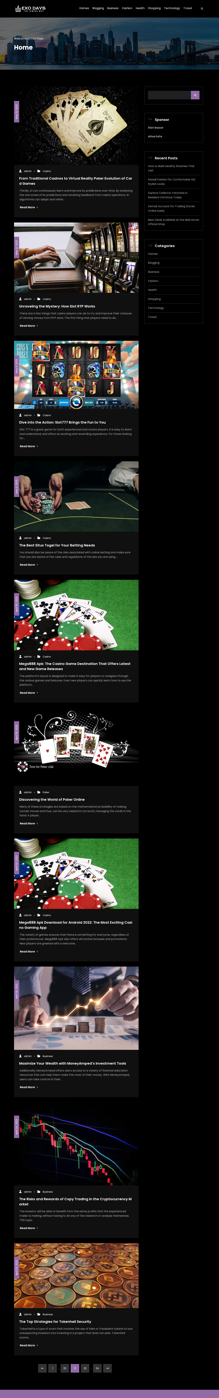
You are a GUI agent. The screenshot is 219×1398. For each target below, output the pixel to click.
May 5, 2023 (16, 487)
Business (48, 1056)
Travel (152, 317)
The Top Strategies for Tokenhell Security (55, 1321)
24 (97, 1368)
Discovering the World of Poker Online (52, 799)
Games (153, 254)
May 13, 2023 (16, 111)
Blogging (153, 263)
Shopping (154, 299)
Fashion (153, 281)
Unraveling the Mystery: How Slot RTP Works (57, 306)
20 (64, 1368)
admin (28, 171)
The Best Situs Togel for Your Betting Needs (57, 545)
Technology (156, 308)
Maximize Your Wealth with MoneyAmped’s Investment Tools (72, 1063)
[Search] (201, 9)
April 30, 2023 (16, 604)
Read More (28, 207)
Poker (46, 792)
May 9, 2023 (16, 366)
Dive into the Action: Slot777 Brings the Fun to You (62, 422)
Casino (47, 171)
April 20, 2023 (16, 1267)
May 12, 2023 (16, 247)
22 (85, 1368)
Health (152, 290)
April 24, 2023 (16, 1127)
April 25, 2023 (16, 991)
